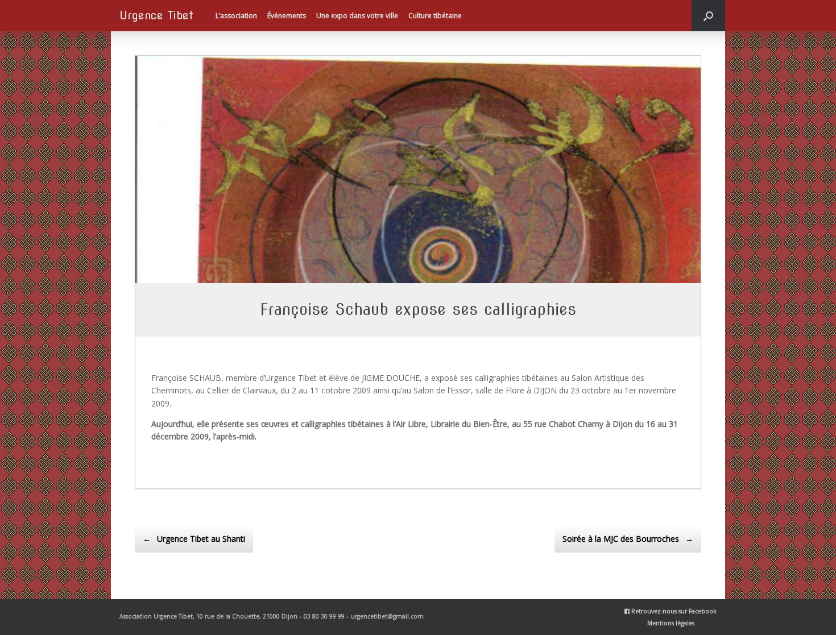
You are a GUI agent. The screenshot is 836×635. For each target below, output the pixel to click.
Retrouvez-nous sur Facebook (673, 611)
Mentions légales (670, 623)
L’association (236, 15)
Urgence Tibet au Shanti (194, 538)
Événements (286, 15)
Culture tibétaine (435, 15)
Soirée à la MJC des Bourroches (627, 538)
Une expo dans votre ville (357, 15)
